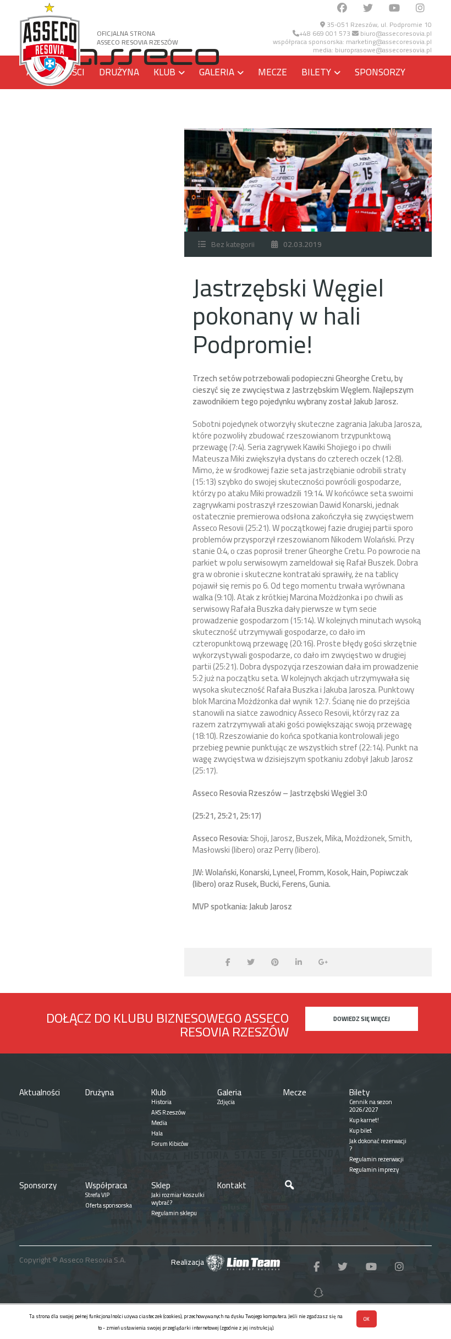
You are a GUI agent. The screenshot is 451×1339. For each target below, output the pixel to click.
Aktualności (39, 1092)
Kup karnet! (364, 1120)
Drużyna (119, 72)
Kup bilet (360, 1130)
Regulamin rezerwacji (376, 1159)
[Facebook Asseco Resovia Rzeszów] (342, 8)
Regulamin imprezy (374, 1169)
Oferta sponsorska (108, 1205)
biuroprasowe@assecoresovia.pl (383, 49)
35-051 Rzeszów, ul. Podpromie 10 (378, 24)
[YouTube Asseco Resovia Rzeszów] (394, 8)
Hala (157, 1133)
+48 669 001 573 (324, 33)
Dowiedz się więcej (361, 1018)
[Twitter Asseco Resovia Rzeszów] (368, 8)
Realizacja (188, 1262)
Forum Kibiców (169, 1144)
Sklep (121, 105)
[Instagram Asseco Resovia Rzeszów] (420, 8)
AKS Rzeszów (168, 1112)
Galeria (216, 72)
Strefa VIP (97, 1195)
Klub (164, 72)
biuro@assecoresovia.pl (395, 33)
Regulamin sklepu (174, 1213)
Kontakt (178, 105)
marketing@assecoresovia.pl (389, 41)
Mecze (272, 72)
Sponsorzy (380, 72)
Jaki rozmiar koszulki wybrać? (178, 1198)
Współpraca (55, 105)
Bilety (316, 72)
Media (159, 1123)
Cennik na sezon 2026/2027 (370, 1105)
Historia (161, 1102)
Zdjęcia (226, 1102)
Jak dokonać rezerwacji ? (377, 1145)
